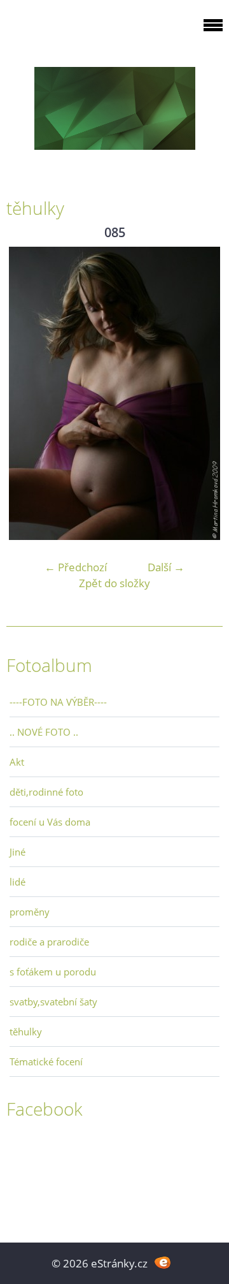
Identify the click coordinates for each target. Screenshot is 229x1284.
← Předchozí (76, 567)
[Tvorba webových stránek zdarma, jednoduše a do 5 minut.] (162, 1262)
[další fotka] (202, 393)
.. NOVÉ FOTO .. (44, 732)
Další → (166, 567)
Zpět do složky (114, 583)
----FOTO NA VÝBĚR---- (58, 702)
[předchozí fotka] (27, 393)
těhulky (26, 1031)
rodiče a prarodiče (49, 941)
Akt (17, 761)
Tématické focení (46, 1061)
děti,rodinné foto (46, 791)
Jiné (17, 851)
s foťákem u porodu (53, 971)
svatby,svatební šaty (53, 1001)
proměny (30, 911)
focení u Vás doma (50, 821)
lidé (17, 881)
